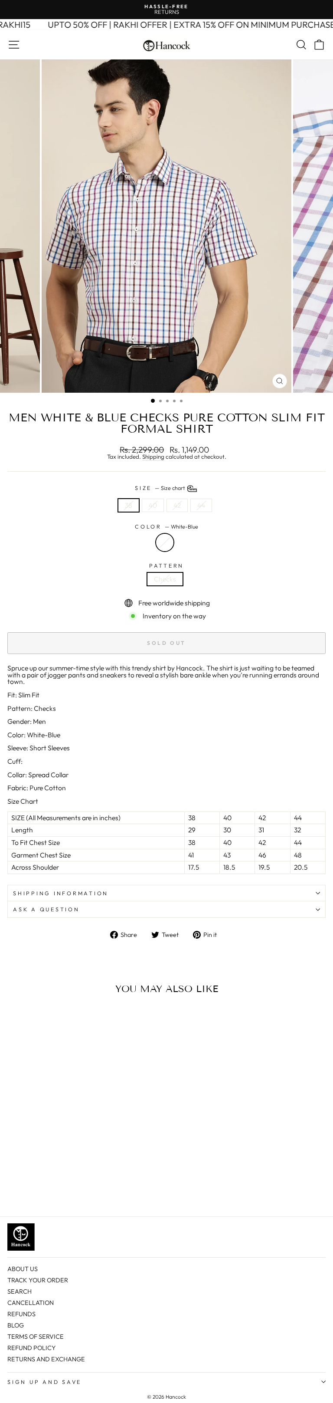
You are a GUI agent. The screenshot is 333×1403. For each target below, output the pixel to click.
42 (177, 505)
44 (201, 505)
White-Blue (164, 542)
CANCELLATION (30, 1303)
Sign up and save (44, 1381)
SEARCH (19, 1291)
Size (160, 487)
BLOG (15, 1325)
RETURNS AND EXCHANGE (46, 1359)
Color (166, 526)
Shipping (153, 457)
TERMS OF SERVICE (35, 1337)
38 (128, 505)
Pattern (166, 565)
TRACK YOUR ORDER (37, 1280)
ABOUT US (22, 1269)
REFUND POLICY (31, 1348)
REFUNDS (21, 1314)
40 (153, 505)
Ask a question (46, 909)
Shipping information (60, 893)
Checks (165, 579)
